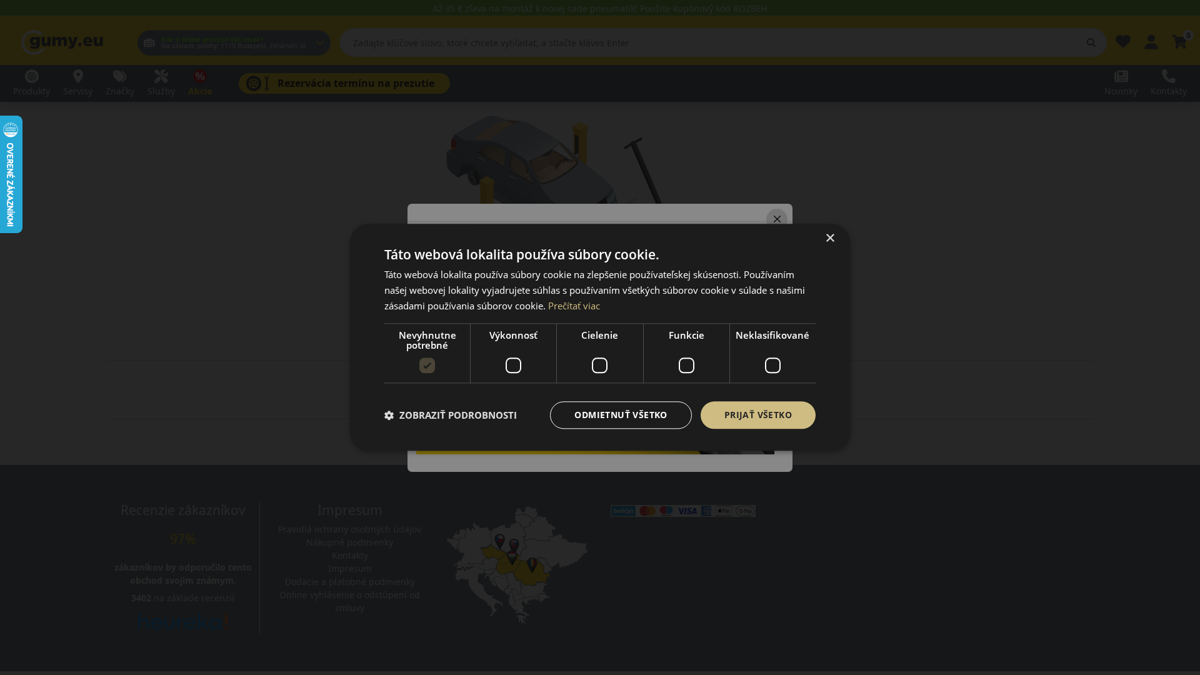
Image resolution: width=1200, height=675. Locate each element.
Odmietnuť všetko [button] (620, 415)
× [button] (829, 238)
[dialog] (600, 337)
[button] (450, 415)
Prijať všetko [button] (758, 415)
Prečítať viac (574, 305)
